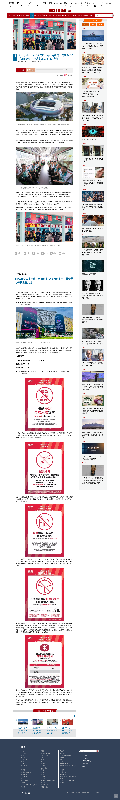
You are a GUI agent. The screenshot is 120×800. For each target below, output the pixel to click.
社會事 (36, 15)
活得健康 (24, 774)
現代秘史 (63, 753)
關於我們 (85, 766)
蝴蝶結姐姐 (44, 787)
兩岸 (74, 15)
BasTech (109, 3)
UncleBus (24, 776)
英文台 (44, 4)
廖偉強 (43, 772)
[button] (72, 716)
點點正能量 (24, 780)
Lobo (22, 768)
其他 (90, 15)
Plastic (76, 3)
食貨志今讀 (44, 785)
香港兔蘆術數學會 (26, 772)
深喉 (42, 751)
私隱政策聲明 (86, 761)
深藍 (22, 755)
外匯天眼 (63, 759)
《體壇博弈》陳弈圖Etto (67, 780)
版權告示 (85, 755)
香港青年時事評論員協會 (68, 766)
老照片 (43, 778)
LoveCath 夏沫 (64, 763)
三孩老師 (63, 772)
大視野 (69, 15)
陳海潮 (62, 782)
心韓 (71, 4)
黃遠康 (23, 770)
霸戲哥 (43, 763)
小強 (22, 763)
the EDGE (37, 4)
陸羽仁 (23, 761)
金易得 (62, 770)
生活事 (102, 4)
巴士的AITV (19, 4)
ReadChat (24, 782)
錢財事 (48, 15)
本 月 (100, 24)
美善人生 (87, 4)
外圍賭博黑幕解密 (46, 753)
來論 (61, 785)
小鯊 (42, 761)
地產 (53, 15)
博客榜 (85, 15)
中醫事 (58, 15)
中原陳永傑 (24, 778)
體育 (81, 4)
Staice (43, 776)
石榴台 (50, 4)
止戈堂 (43, 759)
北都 (13, 15)
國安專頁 (11, 4)
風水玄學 (24, 766)
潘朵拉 (43, 774)
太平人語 (44, 768)
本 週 (93, 24)
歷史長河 (95, 4)
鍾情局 (23, 757)
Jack (61, 768)
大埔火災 (19, 15)
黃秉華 (43, 766)
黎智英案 (26, 15)
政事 (31, 15)
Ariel (22, 751)
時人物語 (63, 757)
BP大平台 (29, 4)
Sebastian (24, 759)
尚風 (42, 770)
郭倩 (42, 757)
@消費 (79, 15)
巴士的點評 (24, 753)
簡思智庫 (63, 774)
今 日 (85, 24)
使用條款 (85, 758)
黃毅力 (62, 761)
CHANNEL (58, 3)
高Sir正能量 (45, 755)
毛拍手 (62, 751)
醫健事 (64, 15)
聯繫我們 (85, 763)
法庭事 (42, 15)
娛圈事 (66, 4)
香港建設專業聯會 (66, 755)
